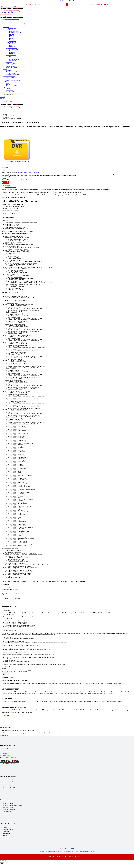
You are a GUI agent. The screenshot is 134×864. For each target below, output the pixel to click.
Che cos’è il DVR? (7, 610)
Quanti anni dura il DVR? (9, 637)
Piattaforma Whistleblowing (9, 809)
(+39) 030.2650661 (4, 753)
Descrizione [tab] (7, 185)
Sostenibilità (75, 856)
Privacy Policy (52, 856)
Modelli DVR (31, 172)
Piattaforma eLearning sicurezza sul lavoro (12, 805)
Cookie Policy (60, 856)
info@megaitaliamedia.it (5, 755)
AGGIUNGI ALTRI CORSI (33, 4)
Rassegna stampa (6, 833)
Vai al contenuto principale (6, 7)
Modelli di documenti (22, 172)
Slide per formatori (7, 811)
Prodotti (37, 172)
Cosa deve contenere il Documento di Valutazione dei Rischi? (18, 617)
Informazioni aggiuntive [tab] (10, 187)
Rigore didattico (6, 835)
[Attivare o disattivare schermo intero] (2, 860)
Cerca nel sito (7, 94)
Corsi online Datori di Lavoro (9, 779)
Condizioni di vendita (8, 829)
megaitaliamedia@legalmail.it (9, 757)
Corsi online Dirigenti (8, 781)
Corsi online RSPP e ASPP (9, 787)
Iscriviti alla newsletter (6, 14)
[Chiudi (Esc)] (5, 860)
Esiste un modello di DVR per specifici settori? (14, 652)
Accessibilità (68, 856)
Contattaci (5, 827)
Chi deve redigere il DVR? (9, 630)
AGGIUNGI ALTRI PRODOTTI (100, 4)
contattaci (2, 97)
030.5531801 (6, 715)
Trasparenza (82, 856)
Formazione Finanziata (8, 807)
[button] (67, 610)
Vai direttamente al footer (19, 7)
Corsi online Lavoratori (8, 783)
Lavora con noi (6, 831)
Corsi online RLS (7, 785)
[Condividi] (3, 860)
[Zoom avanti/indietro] (0, 860)
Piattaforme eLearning (8, 803)
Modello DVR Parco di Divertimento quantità (14, 179)
